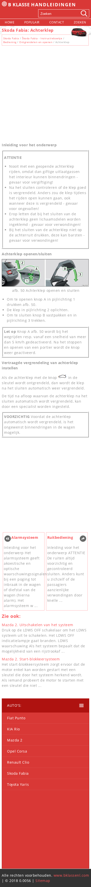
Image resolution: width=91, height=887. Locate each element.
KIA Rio (13, 729)
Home (9, 22)
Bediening (9, 42)
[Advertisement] (45, 92)
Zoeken (80, 22)
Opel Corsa (17, 751)
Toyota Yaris (18, 784)
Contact (56, 22)
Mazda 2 (14, 740)
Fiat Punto (16, 718)
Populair (31, 22)
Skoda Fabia (11, 38)
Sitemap (42, 880)
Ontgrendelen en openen (35, 42)
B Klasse (42, 5)
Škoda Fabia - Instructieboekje (42, 38)
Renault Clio (18, 762)
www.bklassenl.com (71, 875)
